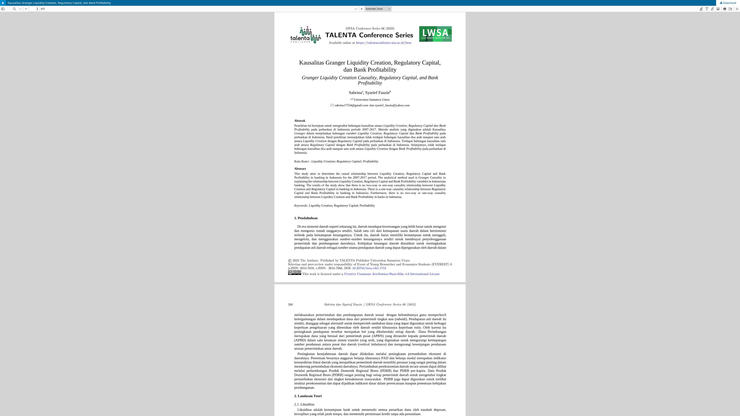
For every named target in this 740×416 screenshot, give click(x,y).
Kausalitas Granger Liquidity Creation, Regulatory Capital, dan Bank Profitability (59, 3)
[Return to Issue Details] (3, 3)
